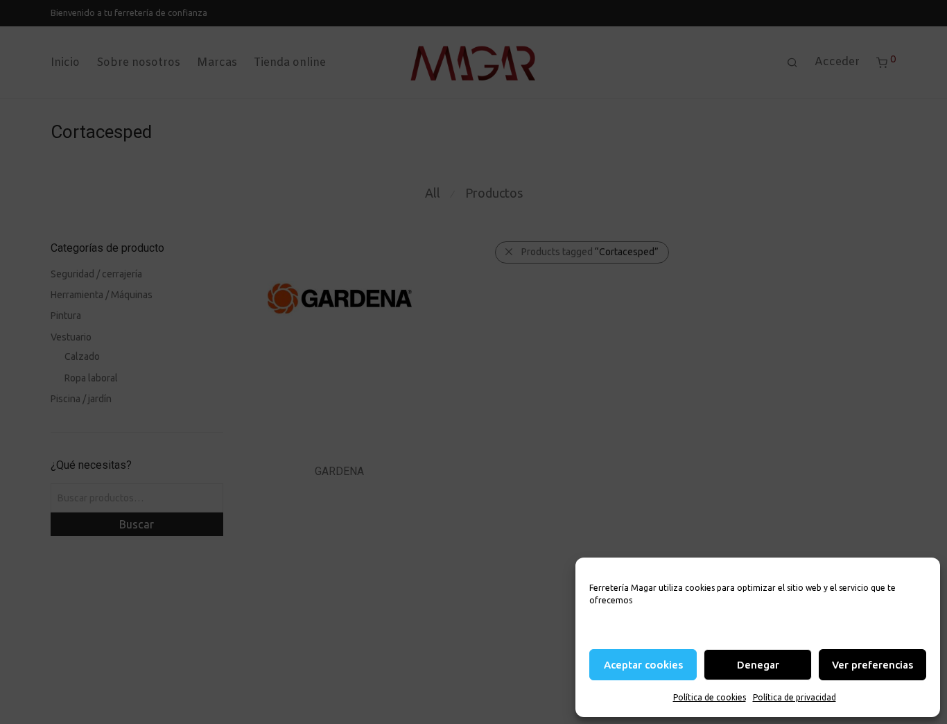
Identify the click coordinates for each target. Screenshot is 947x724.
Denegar (758, 665)
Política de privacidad (794, 697)
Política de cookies (709, 697)
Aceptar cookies (643, 665)
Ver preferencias (872, 665)
